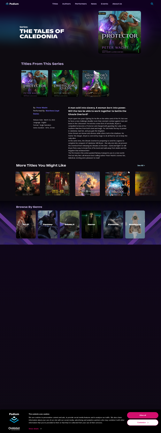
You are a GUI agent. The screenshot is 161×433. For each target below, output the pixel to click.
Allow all (142, 415)
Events (104, 4)
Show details (34, 429)
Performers (81, 4)
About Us (117, 4)
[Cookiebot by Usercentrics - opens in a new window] (14, 428)
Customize (141, 422)
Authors (66, 4)
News (94, 4)
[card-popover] (34, 83)
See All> (141, 165)
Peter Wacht (41, 107)
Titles (55, 4)
